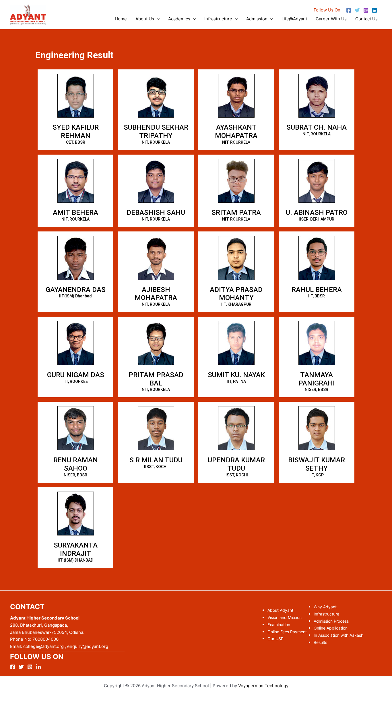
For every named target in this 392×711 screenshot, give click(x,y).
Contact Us (366, 19)
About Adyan (279, 610)
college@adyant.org (43, 646)
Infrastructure (218, 19)
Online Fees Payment (287, 631)
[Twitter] (357, 10)
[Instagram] (365, 10)
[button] (157, 19)
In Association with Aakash (338, 635)
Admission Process (331, 621)
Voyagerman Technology (263, 685)
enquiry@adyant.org (87, 646)
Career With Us (331, 19)
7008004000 (45, 639)
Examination (278, 624)
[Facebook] (348, 10)
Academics (179, 19)
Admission (256, 19)
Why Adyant (325, 606)
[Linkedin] (374, 10)
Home (121, 19)
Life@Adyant (294, 19)
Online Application (331, 628)
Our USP (275, 638)
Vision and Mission (284, 617)
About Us (144, 19)
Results (320, 642)
